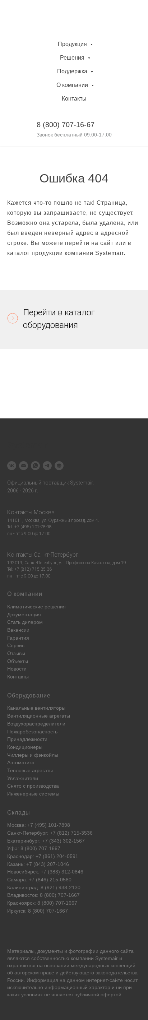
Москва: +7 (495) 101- (33, 825)
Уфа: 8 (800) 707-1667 (33, 848)
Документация (24, 614)
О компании (72, 85)
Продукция (73, 44)
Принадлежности (27, 739)
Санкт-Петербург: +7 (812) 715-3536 (50, 833)
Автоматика (20, 762)
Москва (44, 512)
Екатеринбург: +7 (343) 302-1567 (46, 841)
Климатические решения (36, 606)
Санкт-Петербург (56, 554)
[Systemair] (11, 465)
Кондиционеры (24, 747)
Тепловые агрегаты (30, 770)
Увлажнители (22, 778)
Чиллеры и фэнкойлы (32, 755)
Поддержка (73, 71)
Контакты (74, 99)
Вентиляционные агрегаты (38, 716)
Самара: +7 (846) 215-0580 (39, 879)
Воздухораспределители (36, 724)
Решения (73, 58)
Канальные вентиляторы (36, 708)
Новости (17, 669)
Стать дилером (25, 622)
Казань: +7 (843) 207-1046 (38, 864)
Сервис (15, 645)
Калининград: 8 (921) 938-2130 (43, 887)
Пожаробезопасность (32, 731)
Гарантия (18, 638)
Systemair (106, 958)
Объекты (17, 661)
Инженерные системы (33, 794)
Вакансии (18, 630)
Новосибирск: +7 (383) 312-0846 (45, 872)
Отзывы (16, 653)
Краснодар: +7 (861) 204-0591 (42, 856)
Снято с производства (33, 786)
